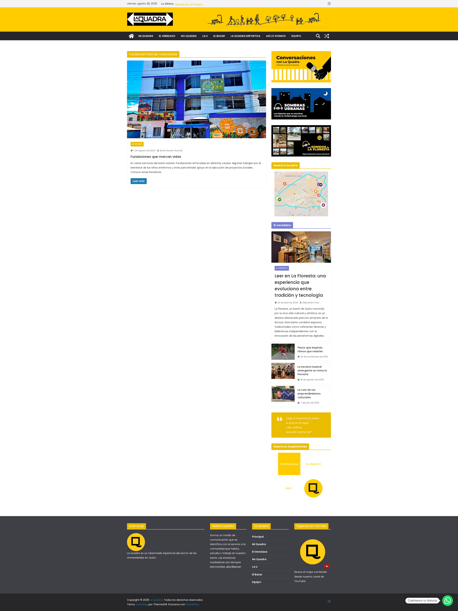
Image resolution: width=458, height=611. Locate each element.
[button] (447, 600)
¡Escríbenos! (233, 567)
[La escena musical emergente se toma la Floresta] (283, 373)
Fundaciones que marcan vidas (156, 156)
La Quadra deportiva (245, 36)
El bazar (219, 36)
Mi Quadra (259, 544)
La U (205, 36)
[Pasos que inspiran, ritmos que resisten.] (283, 352)
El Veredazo (259, 552)
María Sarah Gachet (171, 150)
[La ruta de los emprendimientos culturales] (283, 396)
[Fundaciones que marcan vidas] (196, 99)
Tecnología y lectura (188, 4)
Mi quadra (145, 36)
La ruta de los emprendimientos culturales (309, 393)
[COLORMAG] (136, 535)
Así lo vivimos (276, 36)
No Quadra (259, 559)
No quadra (189, 36)
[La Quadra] (131, 36)
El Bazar (257, 574)
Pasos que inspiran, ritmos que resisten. (310, 349)
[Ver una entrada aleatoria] (326, 36)
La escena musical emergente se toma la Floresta (312, 370)
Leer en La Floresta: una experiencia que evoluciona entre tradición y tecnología (300, 285)
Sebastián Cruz (310, 302)
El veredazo (167, 36)
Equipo (296, 36)
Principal (258, 536)
